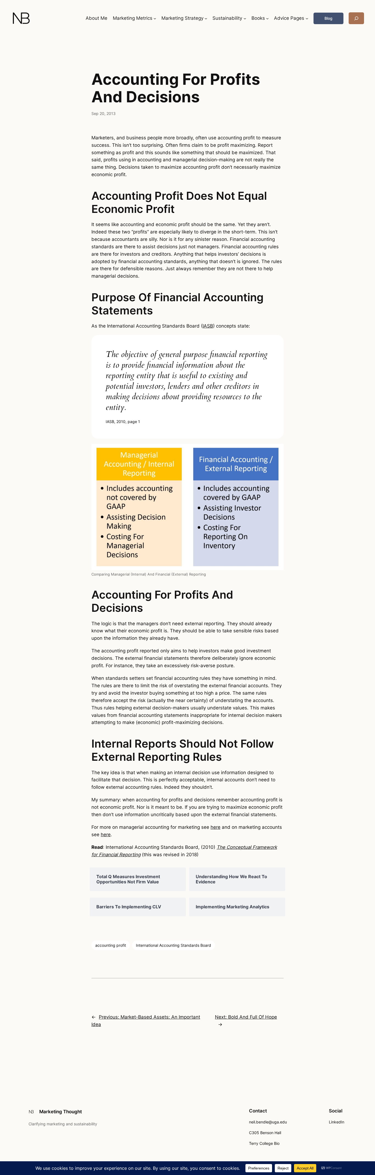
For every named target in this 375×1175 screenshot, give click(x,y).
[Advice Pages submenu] (307, 18)
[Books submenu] (267, 18)
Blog (328, 18)
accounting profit (110, 945)
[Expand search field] (356, 18)
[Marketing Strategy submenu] (206, 18)
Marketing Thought (60, 1111)
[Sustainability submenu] (245, 18)
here (215, 827)
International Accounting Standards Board (173, 945)
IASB (208, 326)
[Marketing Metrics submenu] (154, 18)
